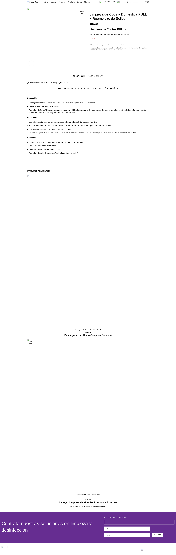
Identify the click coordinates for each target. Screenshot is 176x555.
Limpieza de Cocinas (121, 45)
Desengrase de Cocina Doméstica (108, 48)
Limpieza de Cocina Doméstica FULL (88, 494)
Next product (148, 9)
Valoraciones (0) (95, 76)
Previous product (144, 9)
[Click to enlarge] (31, 63)
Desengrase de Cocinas (106, 45)
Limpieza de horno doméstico (113, 50)
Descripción (79, 76)
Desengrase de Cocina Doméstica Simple (88, 330)
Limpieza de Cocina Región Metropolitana (133, 48)
